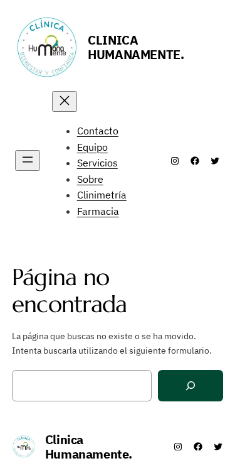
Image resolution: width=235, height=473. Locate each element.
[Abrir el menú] (27, 160)
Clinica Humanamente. (136, 47)
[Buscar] (190, 386)
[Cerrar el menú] (64, 101)
